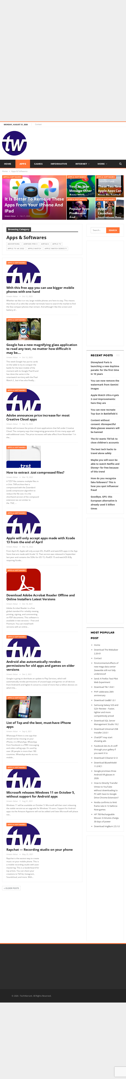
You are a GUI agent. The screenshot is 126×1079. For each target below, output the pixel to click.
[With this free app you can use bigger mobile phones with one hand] (23, 272)
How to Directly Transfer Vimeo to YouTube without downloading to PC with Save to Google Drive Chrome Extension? (106, 790)
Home (7, 163)
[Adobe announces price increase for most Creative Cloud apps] (23, 400)
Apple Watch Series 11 (56, 248)
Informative (59, 163)
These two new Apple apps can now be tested (109, 190)
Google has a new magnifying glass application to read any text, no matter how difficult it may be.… (41, 349)
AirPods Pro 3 (30, 244)
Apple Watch (34, 248)
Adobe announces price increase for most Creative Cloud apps (38, 417)
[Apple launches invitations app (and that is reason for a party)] (109, 208)
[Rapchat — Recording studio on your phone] (23, 834)
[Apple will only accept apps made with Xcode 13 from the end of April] (23, 522)
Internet (81, 163)
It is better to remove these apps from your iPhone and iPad (34, 205)
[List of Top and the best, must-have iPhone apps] (23, 707)
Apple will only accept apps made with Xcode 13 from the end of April (40, 540)
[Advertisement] (63, 23)
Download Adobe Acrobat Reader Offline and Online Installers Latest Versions (40, 597)
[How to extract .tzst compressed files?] (23, 457)
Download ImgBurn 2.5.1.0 (107, 826)
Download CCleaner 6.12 (106, 757)
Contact (38, 124)
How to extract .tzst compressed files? (35, 472)
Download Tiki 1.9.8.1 (104, 686)
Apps (23, 163)
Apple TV (56, 244)
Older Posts (12, 888)
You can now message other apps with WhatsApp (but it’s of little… (80, 195)
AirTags (45, 244)
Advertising (14, 244)
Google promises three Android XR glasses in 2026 (105, 774)
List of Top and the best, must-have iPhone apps (38, 725)
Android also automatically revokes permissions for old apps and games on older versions (40, 666)
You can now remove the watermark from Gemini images (105, 384)
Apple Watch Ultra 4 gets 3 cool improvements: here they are (105, 399)
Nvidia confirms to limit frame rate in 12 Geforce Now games (105, 806)
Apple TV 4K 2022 (16, 248)
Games (38, 163)
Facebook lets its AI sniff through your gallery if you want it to (105, 749)
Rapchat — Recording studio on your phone (39, 849)
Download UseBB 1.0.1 (105, 700)
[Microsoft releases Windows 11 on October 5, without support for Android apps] (23, 777)
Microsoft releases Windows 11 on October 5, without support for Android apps (40, 794)
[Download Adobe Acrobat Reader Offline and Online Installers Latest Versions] (23, 580)
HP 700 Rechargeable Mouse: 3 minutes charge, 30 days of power (106, 818)
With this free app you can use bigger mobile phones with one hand (40, 290)
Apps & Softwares (12, 177)
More (101, 163)
